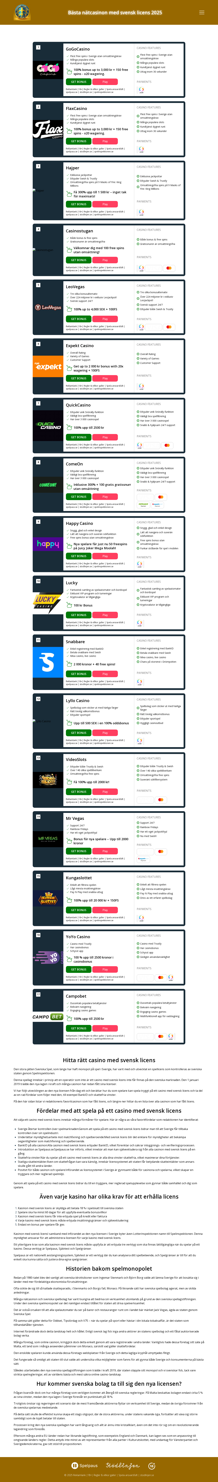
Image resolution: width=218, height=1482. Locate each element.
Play (105, 82)
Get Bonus (78, 82)
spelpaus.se (71, 92)
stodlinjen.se (86, 92)
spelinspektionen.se (103, 92)
